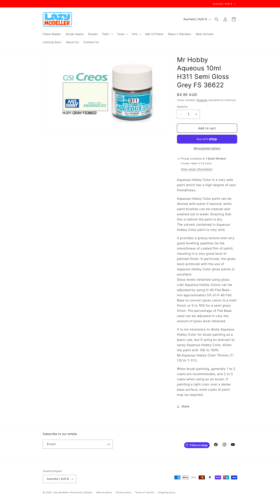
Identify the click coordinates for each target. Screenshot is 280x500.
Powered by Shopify (81, 492)
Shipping (202, 100)
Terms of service (144, 492)
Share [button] (185, 406)
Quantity (182, 106)
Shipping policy (166, 492)
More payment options (207, 148)
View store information (197, 169)
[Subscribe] (108, 444)
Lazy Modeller (61, 492)
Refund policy (104, 492)
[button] (107, 34)
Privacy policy (123, 492)
